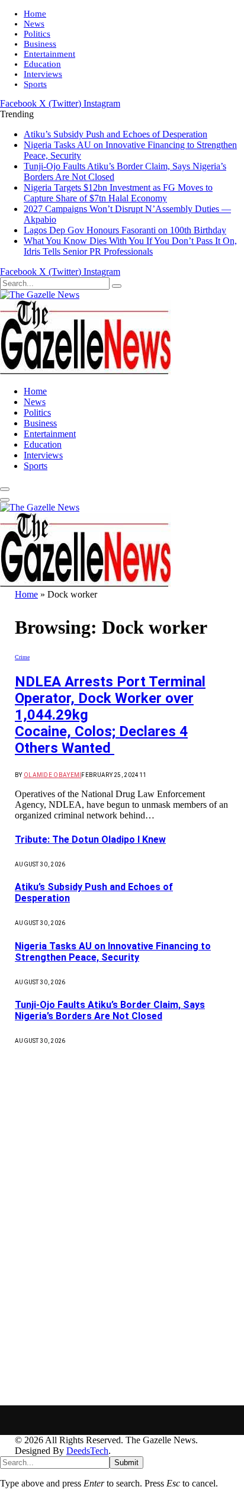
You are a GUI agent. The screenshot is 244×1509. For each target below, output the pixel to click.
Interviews (43, 74)
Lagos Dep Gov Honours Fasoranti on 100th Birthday (125, 230)
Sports (35, 84)
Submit (126, 1462)
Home (35, 13)
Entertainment (49, 54)
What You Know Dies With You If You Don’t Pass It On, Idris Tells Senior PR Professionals (130, 246)
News (34, 23)
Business (40, 44)
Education (42, 64)
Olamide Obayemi (53, 775)
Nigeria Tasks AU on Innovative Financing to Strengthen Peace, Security (113, 951)
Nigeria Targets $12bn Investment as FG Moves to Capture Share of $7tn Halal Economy (118, 192)
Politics (37, 33)
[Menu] (4, 489)
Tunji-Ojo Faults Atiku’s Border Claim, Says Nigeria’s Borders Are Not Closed (110, 1010)
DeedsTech (87, 1451)
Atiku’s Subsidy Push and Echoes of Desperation (115, 134)
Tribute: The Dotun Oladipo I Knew (90, 839)
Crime (22, 657)
